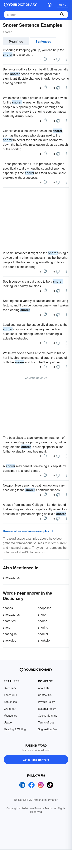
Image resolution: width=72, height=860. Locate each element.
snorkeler (44, 640)
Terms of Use (46, 722)
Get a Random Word (36, 759)
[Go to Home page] (20, 4)
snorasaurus (11, 577)
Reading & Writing (15, 729)
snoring (43, 627)
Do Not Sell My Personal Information (36, 800)
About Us (43, 688)
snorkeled (9, 640)
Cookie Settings (47, 715)
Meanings (16, 41)
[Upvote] (44, 59)
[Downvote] (58, 59)
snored (42, 621)
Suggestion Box (47, 729)
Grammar (10, 708)
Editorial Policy (47, 708)
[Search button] (62, 14)
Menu (63, 4)
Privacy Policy (46, 702)
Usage (8, 722)
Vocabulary (10, 715)
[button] (49, 5)
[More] (67, 59)
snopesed (44, 608)
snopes (8, 608)
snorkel (43, 634)
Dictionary (10, 688)
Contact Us (44, 695)
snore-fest (9, 621)
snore (42, 614)
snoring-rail (10, 634)
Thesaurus (10, 695)
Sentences (43, 41)
